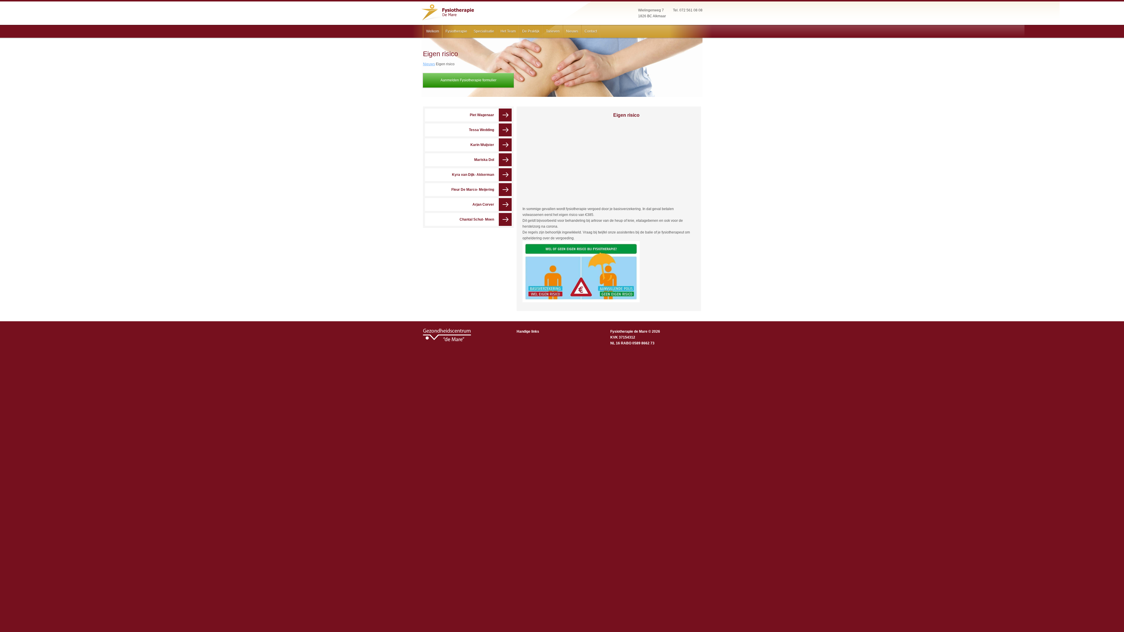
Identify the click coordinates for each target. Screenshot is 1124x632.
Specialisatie (484, 31)
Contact (591, 31)
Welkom (432, 31)
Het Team (508, 31)
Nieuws (572, 31)
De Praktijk (530, 31)
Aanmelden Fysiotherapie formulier (468, 80)
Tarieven (553, 31)
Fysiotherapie (456, 31)
